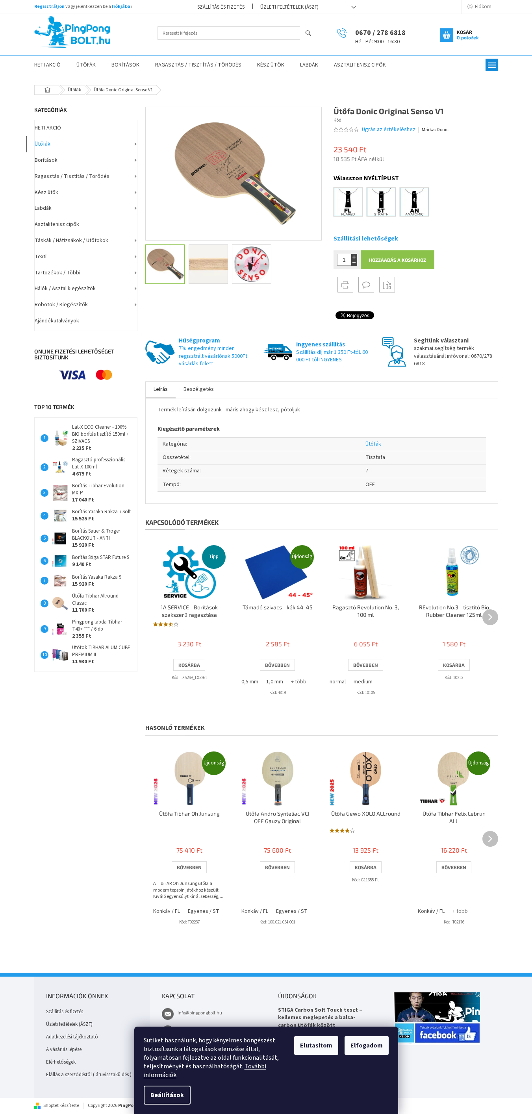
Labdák (43, 208)
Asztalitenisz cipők (57, 224)
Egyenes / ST (203, 911)
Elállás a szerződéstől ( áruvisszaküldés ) (89, 1074)
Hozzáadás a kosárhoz (397, 260)
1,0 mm (274, 682)
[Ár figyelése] (387, 284)
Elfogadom (366, 1045)
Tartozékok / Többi (57, 273)
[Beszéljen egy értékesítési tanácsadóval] (366, 284)
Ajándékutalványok (57, 321)
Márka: (435, 129)
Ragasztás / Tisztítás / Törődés (72, 176)
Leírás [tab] (161, 389)
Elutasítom (316, 1045)
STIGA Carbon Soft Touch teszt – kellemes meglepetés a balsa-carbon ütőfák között (320, 1018)
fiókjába (121, 6)
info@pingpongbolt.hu (200, 1013)
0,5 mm (249, 682)
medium (363, 682)
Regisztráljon (49, 6)
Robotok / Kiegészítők (61, 305)
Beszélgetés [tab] (199, 389)
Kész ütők (46, 192)
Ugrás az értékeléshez (388, 129)
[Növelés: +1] (354, 257)
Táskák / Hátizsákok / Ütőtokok (71, 240)
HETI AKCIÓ (48, 128)
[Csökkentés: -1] (354, 263)
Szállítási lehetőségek (366, 238)
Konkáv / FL (166, 911)
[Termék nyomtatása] (345, 284)
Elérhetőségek (61, 1062)
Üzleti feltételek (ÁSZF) (289, 7)
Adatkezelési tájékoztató (72, 1036)
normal (338, 682)
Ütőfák (42, 144)
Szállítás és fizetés (221, 7)
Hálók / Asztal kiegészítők (65, 288)
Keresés (311, 33)
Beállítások (167, 1095)
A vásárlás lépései (64, 1049)
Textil (41, 257)
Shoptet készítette (61, 1105)
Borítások (46, 160)
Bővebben (277, 665)
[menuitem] (47, 65)
